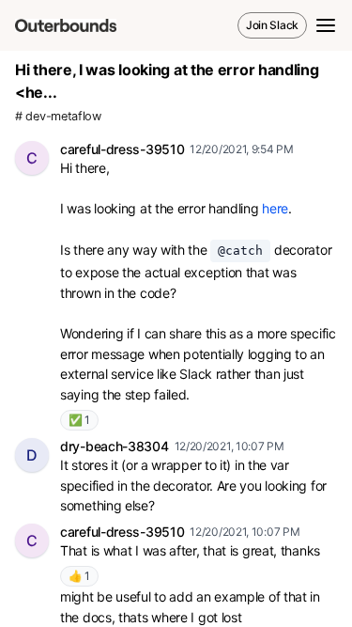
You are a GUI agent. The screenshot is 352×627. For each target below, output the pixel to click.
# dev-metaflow (58, 116)
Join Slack (272, 25)
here (275, 208)
